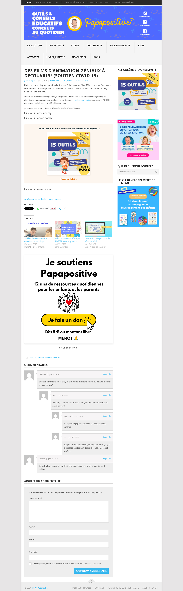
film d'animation (45, 357)
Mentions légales (81, 588)
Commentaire (35, 498)
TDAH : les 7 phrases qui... (48, 2)
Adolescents (94, 45)
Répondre (107, 374)
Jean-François (29, 80)
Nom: (32, 527)
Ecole (141, 45)
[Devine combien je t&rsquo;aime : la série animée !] (98, 229)
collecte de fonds (82, 100)
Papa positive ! (39, 588)
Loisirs (63, 80)
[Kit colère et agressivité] (138, 113)
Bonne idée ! (55, 80)
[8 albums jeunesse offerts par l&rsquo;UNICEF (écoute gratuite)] (68, 229)
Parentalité (56, 45)
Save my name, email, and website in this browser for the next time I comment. (67, 563)
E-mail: (32, 539)
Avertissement (150, 588)
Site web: (33, 552)
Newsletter (79, 57)
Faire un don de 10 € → (69, 347)
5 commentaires (82, 80)
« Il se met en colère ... (100, 2)
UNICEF (56, 357)
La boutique (34, 45)
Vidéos (75, 45)
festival (33, 357)
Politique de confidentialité (123, 588)
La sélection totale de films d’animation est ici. (44, 199)
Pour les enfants (120, 45)
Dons (97, 57)
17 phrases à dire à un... (75, 2)
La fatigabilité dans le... (127, 2)
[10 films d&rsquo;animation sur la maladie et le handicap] (38, 229)
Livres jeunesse (55, 57)
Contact (99, 588)
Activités (33, 57)
